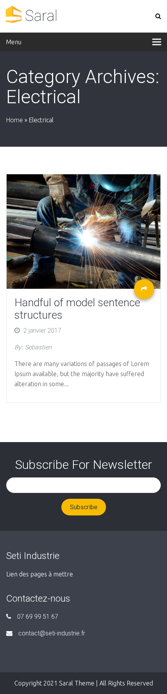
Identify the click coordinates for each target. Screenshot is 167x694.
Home (14, 120)
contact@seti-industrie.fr (51, 633)
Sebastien (38, 347)
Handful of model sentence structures (77, 309)
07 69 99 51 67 (37, 616)
